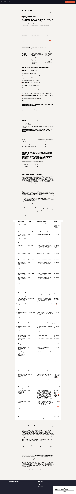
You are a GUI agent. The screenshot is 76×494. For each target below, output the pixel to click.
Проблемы (44, 1)
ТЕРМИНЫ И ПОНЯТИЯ (26, 17)
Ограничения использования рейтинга (28, 14)
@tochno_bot (27, 482)
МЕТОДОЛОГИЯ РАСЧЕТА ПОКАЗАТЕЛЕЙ (29, 16)
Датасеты (54, 1)
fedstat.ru (49, 62)
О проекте (58, 1)
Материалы (49, 1)
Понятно (64, 491)
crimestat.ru (47, 55)
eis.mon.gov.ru (56, 394)
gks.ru (50, 40)
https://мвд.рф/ (47, 45)
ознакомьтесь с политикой (58, 489)
